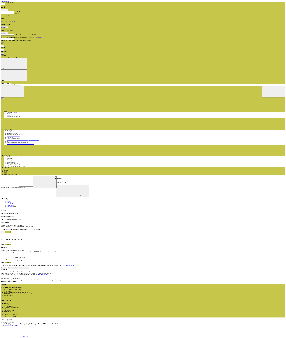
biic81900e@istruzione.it (19, 292)
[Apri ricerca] (273, 91)
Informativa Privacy (8, 306)
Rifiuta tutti (12, 267)
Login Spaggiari (39, 37)
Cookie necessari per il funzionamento (10, 278)
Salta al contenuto (5, 1)
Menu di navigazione (84, 195)
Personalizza (4, 267)
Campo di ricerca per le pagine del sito (10, 187)
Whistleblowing (7, 311)
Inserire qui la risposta (19, 257)
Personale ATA (10, 204)
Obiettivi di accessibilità (9, 310)
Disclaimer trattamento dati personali (9, 325)
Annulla (2, 83)
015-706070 (8, 291)
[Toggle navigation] (12, 91)
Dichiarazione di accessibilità (10, 309)
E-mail (16, 34)
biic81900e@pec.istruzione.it (19, 294)
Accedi (2, 4)
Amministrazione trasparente (10, 314)
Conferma (8, 83)
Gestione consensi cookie (9, 313)
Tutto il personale (11, 205)
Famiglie (9, 202)
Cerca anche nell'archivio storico (10, 213)
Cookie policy (7, 303)
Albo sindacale (11, 206)
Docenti (9, 201)
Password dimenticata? (6, 15)
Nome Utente (18, 11)
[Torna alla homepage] (143, 85)
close (2, 98)
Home (58, 176)
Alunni (8, 199)
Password (17, 13)
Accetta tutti (23, 267)
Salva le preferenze (12, 281)
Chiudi (2, 46)
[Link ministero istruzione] (7, 2)
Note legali (6, 304)
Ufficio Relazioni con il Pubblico (11, 307)
